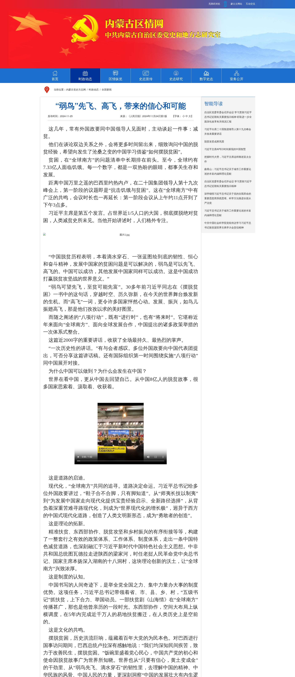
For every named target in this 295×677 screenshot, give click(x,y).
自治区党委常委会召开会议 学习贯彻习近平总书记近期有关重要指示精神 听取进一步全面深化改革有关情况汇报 (228, 116)
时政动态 (94, 89)
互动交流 (250, 4)
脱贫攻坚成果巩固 (214, 141)
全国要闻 (107, 89)
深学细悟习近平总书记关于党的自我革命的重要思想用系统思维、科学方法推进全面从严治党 (227, 198)
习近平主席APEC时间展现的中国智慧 (225, 149)
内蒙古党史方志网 (76, 89)
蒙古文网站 (236, 4)
